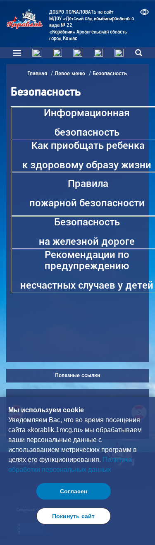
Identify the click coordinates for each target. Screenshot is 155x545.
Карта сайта (98, 52)
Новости (57, 52)
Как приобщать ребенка (88, 145)
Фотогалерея (119, 52)
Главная (36, 52)
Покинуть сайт (73, 516)
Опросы (77, 52)
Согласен (73, 491)
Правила (89, 183)
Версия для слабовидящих (144, 14)
